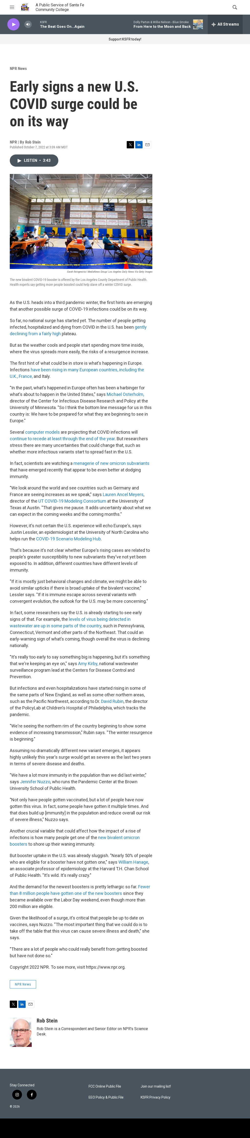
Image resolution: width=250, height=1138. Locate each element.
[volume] (28, 24)
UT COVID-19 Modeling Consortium (72, 501)
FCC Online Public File (105, 1086)
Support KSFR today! (125, 39)
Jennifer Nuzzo (35, 781)
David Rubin (112, 701)
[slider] (36, 24)
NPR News (18, 68)
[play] (13, 24)
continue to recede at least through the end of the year (62, 438)
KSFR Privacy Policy (155, 1097)
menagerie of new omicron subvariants (111, 463)
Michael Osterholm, (125, 394)
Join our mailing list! (156, 1086)
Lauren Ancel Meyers (123, 494)
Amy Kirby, (88, 663)
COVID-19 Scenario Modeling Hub (68, 538)
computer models (43, 432)
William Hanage (133, 862)
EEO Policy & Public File (106, 1097)
